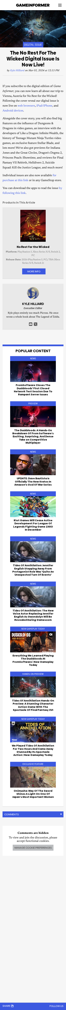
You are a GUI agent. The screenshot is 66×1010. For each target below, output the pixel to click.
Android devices (13, 110)
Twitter (35, 324)
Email (30, 324)
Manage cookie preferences (33, 847)
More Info (33, 271)
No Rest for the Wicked (33, 247)
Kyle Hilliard (17, 70)
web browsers (26, 105)
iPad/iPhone (44, 105)
